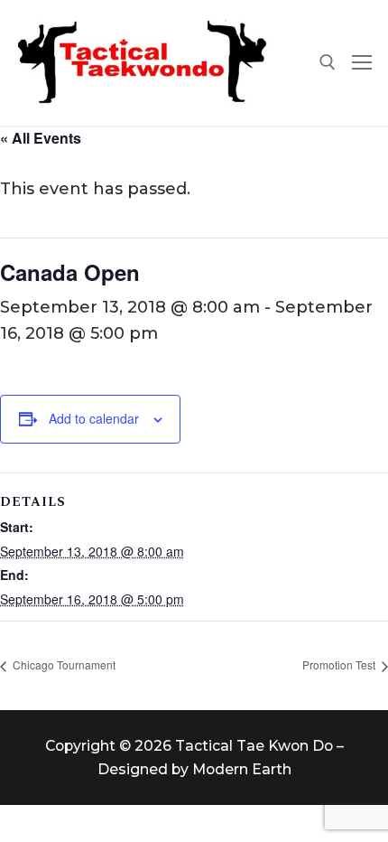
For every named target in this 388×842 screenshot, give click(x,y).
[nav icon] (362, 63)
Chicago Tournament (62, 664)
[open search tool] (327, 62)
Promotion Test (340, 664)
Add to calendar (94, 418)
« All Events (40, 137)
